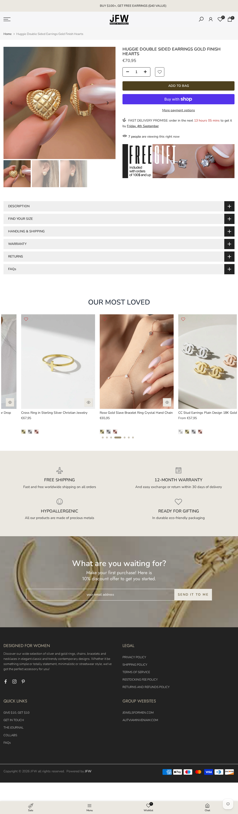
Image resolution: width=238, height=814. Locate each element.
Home (7, 34)
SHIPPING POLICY (134, 665)
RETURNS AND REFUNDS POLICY (146, 687)
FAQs (7, 743)
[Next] (107, 103)
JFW (88, 771)
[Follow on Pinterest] (23, 681)
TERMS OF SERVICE (136, 672)
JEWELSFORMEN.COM (138, 713)
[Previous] (11, 103)
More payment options (178, 110)
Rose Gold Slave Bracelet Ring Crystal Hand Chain (119, 413)
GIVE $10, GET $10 (16, 713)
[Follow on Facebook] (5, 681)
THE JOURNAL (13, 728)
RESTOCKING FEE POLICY (140, 680)
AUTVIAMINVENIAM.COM (140, 720)
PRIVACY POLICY (134, 657)
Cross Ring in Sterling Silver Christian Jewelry (37, 413)
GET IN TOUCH (13, 720)
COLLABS (10, 735)
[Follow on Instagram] (14, 681)
